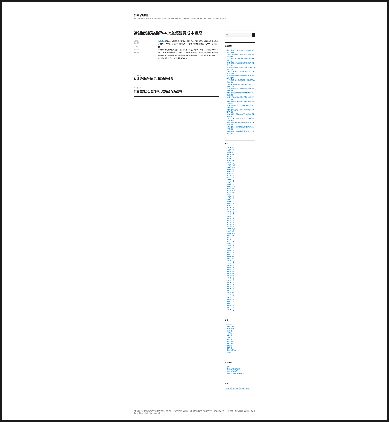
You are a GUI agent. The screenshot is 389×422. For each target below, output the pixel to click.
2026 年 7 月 (230, 150)
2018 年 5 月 (230, 263)
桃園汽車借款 (230, 344)
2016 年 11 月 (230, 293)
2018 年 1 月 (230, 269)
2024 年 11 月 (231, 188)
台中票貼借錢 (230, 327)
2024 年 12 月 (231, 186)
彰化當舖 (229, 337)
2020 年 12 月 (231, 229)
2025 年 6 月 (230, 173)
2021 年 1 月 (230, 227)
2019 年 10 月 (231, 259)
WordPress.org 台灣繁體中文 (235, 373)
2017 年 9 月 (230, 278)
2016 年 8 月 (230, 299)
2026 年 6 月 (230, 152)
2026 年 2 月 (230, 161)
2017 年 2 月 (230, 286)
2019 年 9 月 (230, 261)
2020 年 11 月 (231, 231)
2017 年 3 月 (230, 284)
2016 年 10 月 (231, 295)
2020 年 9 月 (230, 235)
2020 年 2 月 (230, 250)
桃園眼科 (229, 348)
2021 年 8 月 (230, 212)
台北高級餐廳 (230, 329)
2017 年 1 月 (230, 288)
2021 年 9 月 (230, 210)
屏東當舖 (229, 335)
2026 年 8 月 (230, 148)
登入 (228, 367)
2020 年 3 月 (230, 248)
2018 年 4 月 (230, 265)
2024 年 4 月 (230, 203)
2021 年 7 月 (230, 214)
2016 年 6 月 (230, 303)
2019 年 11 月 (230, 256)
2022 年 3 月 (230, 205)
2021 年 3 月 (230, 222)
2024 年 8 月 (230, 195)
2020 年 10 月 (231, 233)
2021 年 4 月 (230, 220)
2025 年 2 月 (230, 182)
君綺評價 (229, 331)
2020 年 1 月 (230, 252)
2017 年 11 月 (230, 274)
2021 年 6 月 (230, 216)
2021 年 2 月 (230, 225)
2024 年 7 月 (230, 197)
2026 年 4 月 (230, 156)
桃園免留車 (230, 341)
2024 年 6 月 (230, 199)
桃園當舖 (229, 346)
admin (136, 46)
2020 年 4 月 (230, 246)
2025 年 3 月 (230, 180)
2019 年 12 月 (231, 254)
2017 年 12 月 (231, 271)
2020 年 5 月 (230, 244)
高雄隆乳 (229, 352)
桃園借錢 (136, 52)
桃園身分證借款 (231, 350)
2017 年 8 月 (230, 280)
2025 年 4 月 (230, 178)
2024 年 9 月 (230, 193)
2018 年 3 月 (230, 267)
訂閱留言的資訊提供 (232, 371)
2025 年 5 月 (230, 175)
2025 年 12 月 (231, 165)
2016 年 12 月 (231, 291)
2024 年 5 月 (230, 201)
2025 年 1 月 (230, 184)
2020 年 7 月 (230, 239)
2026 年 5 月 (230, 154)
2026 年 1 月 (230, 163)
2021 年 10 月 (231, 207)
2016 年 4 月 (230, 308)
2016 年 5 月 (230, 306)
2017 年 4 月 (230, 282)
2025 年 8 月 (230, 169)
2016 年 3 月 (230, 310)
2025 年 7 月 (230, 171)
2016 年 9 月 (230, 297)
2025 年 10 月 (231, 167)
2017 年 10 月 (231, 276)
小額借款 (229, 333)
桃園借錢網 (141, 15)
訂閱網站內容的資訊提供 (234, 369)
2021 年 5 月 (230, 218)
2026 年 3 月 (230, 158)
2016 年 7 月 (230, 301)
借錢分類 (229, 324)
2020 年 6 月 (230, 242)
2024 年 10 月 (231, 190)
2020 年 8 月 (230, 237)
